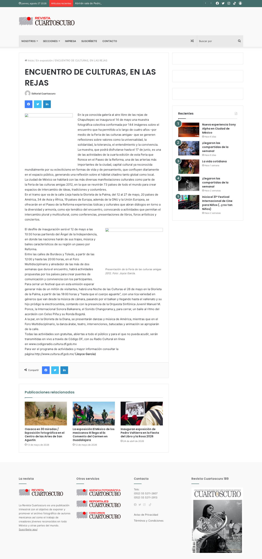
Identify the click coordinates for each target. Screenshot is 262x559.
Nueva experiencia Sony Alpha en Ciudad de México (219, 129)
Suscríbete (89, 41)
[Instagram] (145, 504)
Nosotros (28, 41)
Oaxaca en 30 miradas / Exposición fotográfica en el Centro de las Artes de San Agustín (44, 434)
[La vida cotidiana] (188, 166)
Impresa (70, 41)
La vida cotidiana (214, 161)
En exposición (44, 60)
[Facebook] (136, 504)
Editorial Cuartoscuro (43, 93)
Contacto (109, 41)
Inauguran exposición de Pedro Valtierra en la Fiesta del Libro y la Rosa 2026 (140, 432)
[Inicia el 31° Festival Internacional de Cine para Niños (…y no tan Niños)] (188, 202)
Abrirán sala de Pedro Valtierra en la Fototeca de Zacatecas (110, 3)
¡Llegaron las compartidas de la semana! (215, 147)
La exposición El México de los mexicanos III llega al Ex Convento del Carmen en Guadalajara (94, 434)
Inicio (30, 60)
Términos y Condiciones (148, 520)
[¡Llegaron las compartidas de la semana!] (188, 148)
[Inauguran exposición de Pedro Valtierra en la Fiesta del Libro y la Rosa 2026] (142, 413)
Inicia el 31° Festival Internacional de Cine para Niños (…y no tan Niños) (217, 203)
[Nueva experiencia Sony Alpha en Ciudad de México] (188, 130)
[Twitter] (140, 504)
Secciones (50, 41)
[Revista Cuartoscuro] (51, 21)
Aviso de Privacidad (146, 514)
